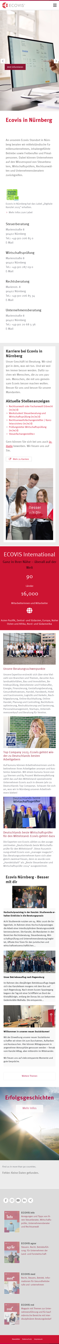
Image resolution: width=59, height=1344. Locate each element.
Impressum (38, 1339)
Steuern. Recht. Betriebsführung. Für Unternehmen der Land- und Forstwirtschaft (35, 1250)
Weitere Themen (29, 1076)
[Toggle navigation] (55, 5)
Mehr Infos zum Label (21, 212)
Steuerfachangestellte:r (22, 433)
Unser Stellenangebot (17, 65)
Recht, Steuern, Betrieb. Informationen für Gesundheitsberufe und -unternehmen (36, 1281)
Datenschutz (27, 1339)
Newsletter (16, 1339)
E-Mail (9, 242)
